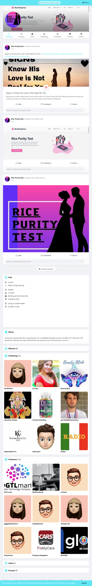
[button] (49, 2)
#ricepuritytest (48, 54)
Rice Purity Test (33, 20)
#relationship (10, 56)
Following (12, 356)
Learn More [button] (70, 583)
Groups (11, 570)
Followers (12, 459)
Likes (10, 563)
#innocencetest (76, 54)
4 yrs (12, 49)
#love (18, 56)
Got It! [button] (84, 583)
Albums (11, 348)
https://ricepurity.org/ (16, 285)
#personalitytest (62, 54)
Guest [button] (86, 2)
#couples (25, 56)
